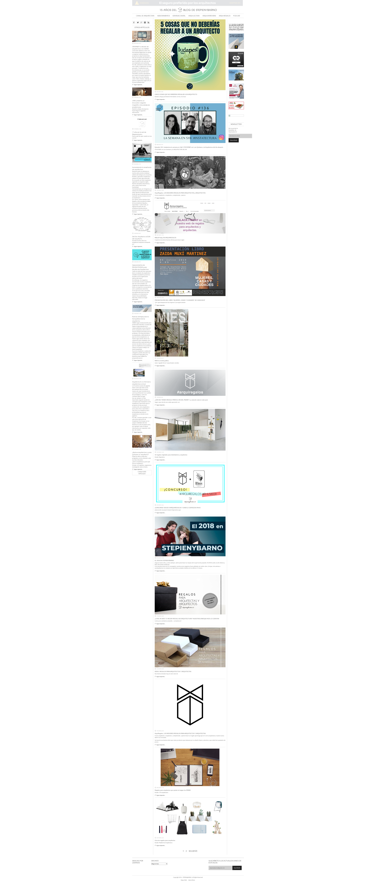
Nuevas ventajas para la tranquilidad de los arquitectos (140, 319)
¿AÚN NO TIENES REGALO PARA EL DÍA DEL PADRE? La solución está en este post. (181, 400)
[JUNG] (236, 59)
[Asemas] (188, 3)
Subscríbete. (191, 880)
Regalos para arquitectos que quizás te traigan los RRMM (173, 790)
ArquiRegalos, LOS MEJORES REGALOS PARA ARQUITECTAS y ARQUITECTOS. (180, 193)
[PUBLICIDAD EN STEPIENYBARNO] (236, 27)
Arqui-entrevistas (209, 16)
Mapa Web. (184, 880)
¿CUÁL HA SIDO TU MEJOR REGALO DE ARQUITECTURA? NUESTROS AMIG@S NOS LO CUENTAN (187, 618)
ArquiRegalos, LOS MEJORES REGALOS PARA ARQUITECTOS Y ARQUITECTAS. (180, 733)
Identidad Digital (179, 16)
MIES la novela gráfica (162, 360)
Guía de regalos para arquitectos (165, 840)
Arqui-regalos (224, 16)
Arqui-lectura (194, 16)
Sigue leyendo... (160, 99)
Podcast (236, 16)
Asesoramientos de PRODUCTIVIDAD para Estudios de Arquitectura (140, 267)
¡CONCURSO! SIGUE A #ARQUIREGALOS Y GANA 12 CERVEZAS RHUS (177, 507)
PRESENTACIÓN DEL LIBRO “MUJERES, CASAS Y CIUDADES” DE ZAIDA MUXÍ (180, 300)
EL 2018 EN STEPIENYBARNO (164, 560)
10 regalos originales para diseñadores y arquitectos (171, 455)
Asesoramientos (163, 16)
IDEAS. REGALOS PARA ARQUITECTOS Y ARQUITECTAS (173, 671)
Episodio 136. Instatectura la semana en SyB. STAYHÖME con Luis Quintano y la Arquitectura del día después (189, 147)
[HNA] (236, 91)
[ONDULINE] (236, 105)
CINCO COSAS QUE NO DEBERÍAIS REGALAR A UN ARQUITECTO (176, 94)
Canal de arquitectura (145, 16)
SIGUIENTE (193, 851)
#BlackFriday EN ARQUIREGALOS (165, 237)
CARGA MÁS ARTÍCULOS (142, 473)
